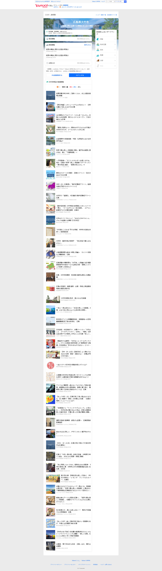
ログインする (80, 75)
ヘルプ (103, 1)
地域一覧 (103, 15)
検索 (125, 1)
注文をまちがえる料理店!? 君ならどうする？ (48, 1)
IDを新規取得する (57, 75)
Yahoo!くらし (76, 560)
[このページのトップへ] (115, 561)
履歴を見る (87, 45)
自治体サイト (111, 15)
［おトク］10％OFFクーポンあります (71, 7)
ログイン (56, 7)
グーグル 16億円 (119, 1)
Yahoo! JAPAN (96, 1)
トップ (98, 15)
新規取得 (65, 5)
